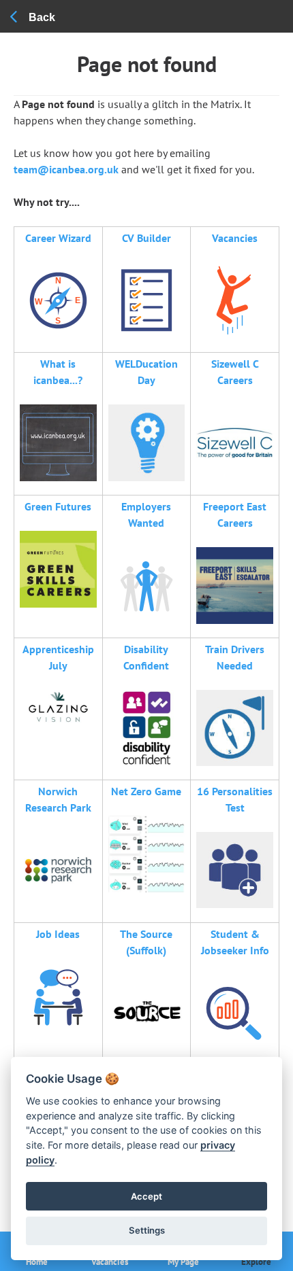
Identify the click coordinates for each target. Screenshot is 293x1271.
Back (42, 17)
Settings (147, 1230)
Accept (146, 1196)
